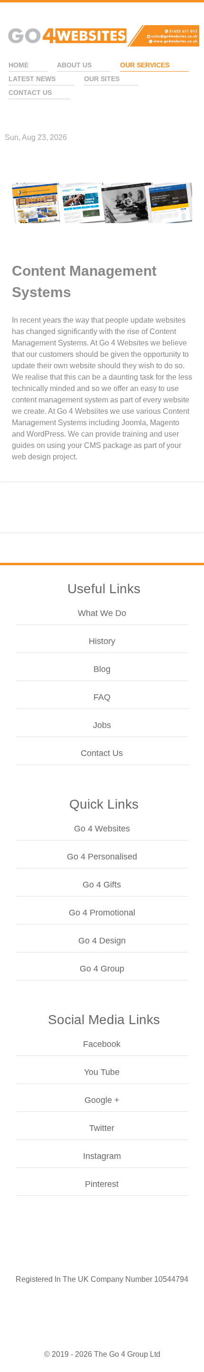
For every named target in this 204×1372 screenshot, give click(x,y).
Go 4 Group (102, 968)
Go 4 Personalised (102, 856)
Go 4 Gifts (102, 884)
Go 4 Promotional (102, 912)
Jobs (102, 725)
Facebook (102, 1044)
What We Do (102, 613)
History (102, 641)
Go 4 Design (102, 940)
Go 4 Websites (102, 828)
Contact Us (102, 753)
